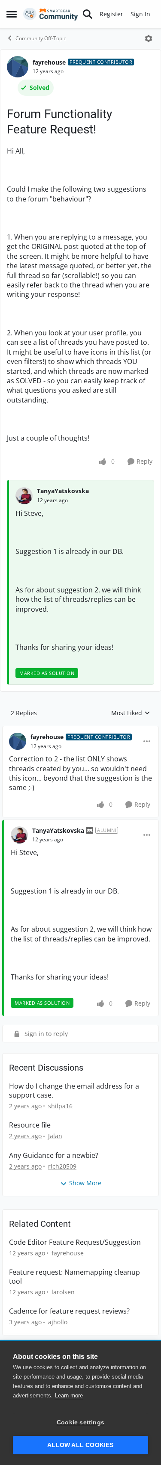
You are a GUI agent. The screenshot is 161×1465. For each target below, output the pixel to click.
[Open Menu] (149, 38)
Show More (85, 1183)
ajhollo (57, 1322)
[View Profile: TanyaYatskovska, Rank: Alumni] (19, 834)
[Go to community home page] (50, 14)
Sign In (140, 14)
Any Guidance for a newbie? (53, 1155)
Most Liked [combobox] (130, 713)
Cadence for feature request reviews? (69, 1311)
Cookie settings (80, 1422)
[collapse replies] (80, 730)
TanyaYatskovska (63, 491)
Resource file (30, 1125)
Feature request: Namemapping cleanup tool (74, 1277)
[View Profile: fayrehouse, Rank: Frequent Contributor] (17, 66)
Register (111, 14)
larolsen (63, 1292)
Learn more (69, 1395)
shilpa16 (60, 1106)
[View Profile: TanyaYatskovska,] (24, 495)
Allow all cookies (80, 1445)
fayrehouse (49, 62)
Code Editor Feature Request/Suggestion (75, 1242)
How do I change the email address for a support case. (74, 1091)
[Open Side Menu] (11, 14)
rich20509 (62, 1166)
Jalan (55, 1136)
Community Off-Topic (40, 38)
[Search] (87, 14)
